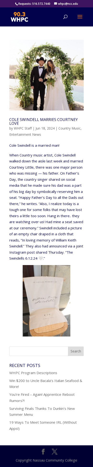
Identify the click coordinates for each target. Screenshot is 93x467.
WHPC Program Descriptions (33, 372)
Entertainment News (25, 134)
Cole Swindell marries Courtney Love (43, 121)
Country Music (69, 128)
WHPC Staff (23, 128)
